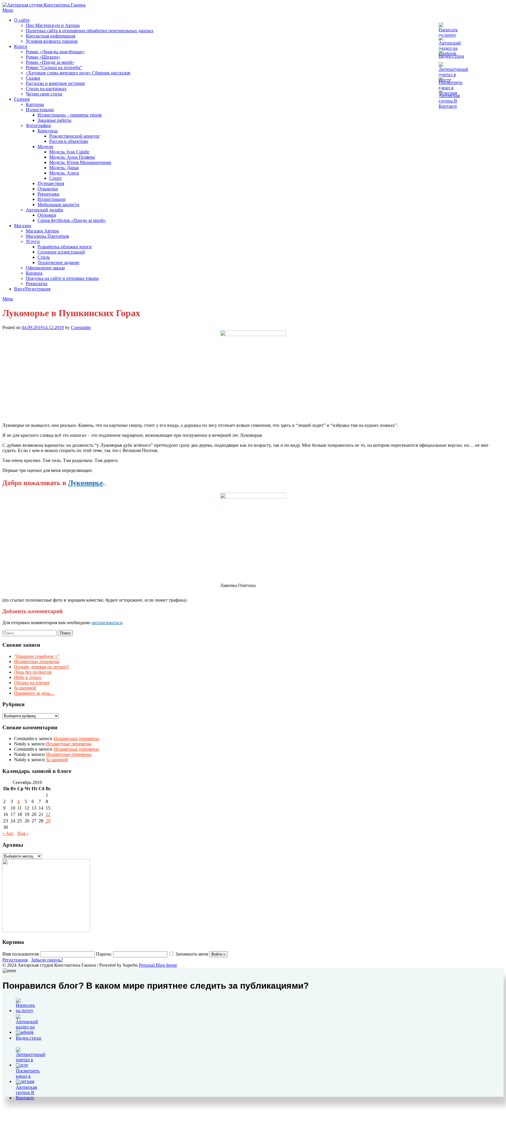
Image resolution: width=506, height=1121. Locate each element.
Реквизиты (36, 283)
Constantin (81, 327)
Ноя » (23, 833)
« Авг (8, 833)
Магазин (22, 225)
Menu (7, 10)
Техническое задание (58, 262)
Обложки (46, 215)
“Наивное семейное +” (36, 656)
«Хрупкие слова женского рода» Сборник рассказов (78, 72)
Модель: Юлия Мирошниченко (80, 162)
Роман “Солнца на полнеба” (54, 67)
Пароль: (104, 953)
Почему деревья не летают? (41, 666)
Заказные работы (54, 120)
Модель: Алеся (64, 172)
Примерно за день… (34, 693)
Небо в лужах (27, 677)
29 (48, 820)
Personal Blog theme (158, 965)
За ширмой (25, 687)
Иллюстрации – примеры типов (69, 114)
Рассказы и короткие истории (55, 83)
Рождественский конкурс (74, 136)
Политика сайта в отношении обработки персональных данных (89, 30)
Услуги (33, 241)
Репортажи (48, 193)
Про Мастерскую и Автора (53, 25)
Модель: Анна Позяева (72, 157)
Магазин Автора (42, 230)
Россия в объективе (68, 141)
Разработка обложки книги (64, 246)
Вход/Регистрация (32, 288)
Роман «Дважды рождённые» (55, 51)
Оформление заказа (45, 267)
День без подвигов (33, 672)
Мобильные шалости (58, 204)
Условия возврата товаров (52, 41)
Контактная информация (50, 35)
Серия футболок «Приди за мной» (71, 220)
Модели (45, 146)
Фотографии (38, 125)
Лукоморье (85, 483)
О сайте (22, 20)
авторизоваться (107, 622)
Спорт (55, 178)
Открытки (47, 188)
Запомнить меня (191, 953)
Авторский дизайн (44, 209)
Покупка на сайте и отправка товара (62, 278)
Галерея (22, 99)
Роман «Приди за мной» (50, 62)
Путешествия (50, 183)
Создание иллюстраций (61, 251)
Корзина (34, 273)
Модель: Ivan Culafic (69, 151)
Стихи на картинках (46, 88)
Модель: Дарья (63, 167)
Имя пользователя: (21, 953)
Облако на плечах (31, 682)
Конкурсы (47, 130)
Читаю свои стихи (44, 93)
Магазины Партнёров (47, 236)
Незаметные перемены (36, 661)
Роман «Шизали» (43, 56)
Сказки (33, 78)
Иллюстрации (40, 109)
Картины (35, 104)
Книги (20, 46)
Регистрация (15, 959)
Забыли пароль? (47, 959)
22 (48, 814)
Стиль (43, 257)
